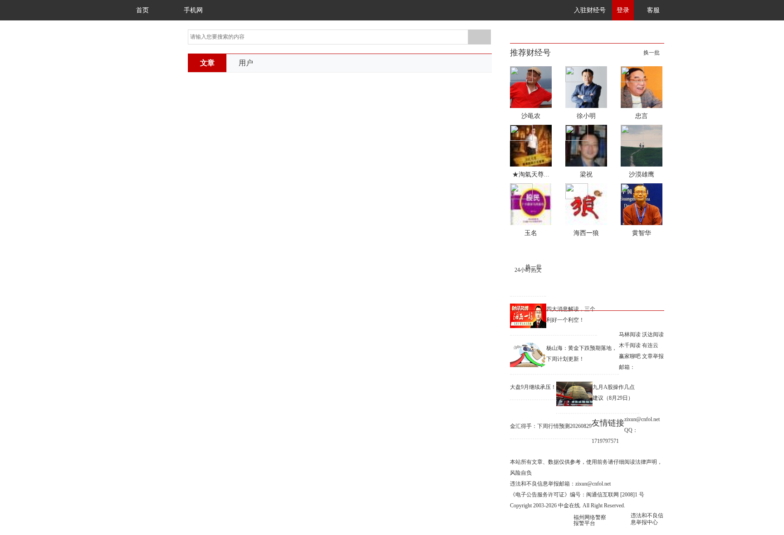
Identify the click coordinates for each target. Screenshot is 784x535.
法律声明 (646, 462)
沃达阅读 (653, 334)
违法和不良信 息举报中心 (647, 518)
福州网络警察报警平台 (589, 520)
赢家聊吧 (630, 356)
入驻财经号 (590, 10)
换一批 (651, 52)
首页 (142, 10)
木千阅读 (630, 345)
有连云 (650, 345)
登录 (623, 10)
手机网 (193, 10)
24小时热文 (528, 270)
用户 (246, 63)
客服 (653, 10)
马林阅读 (630, 334)
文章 (207, 63)
